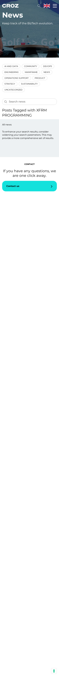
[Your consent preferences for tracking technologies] (54, 671)
